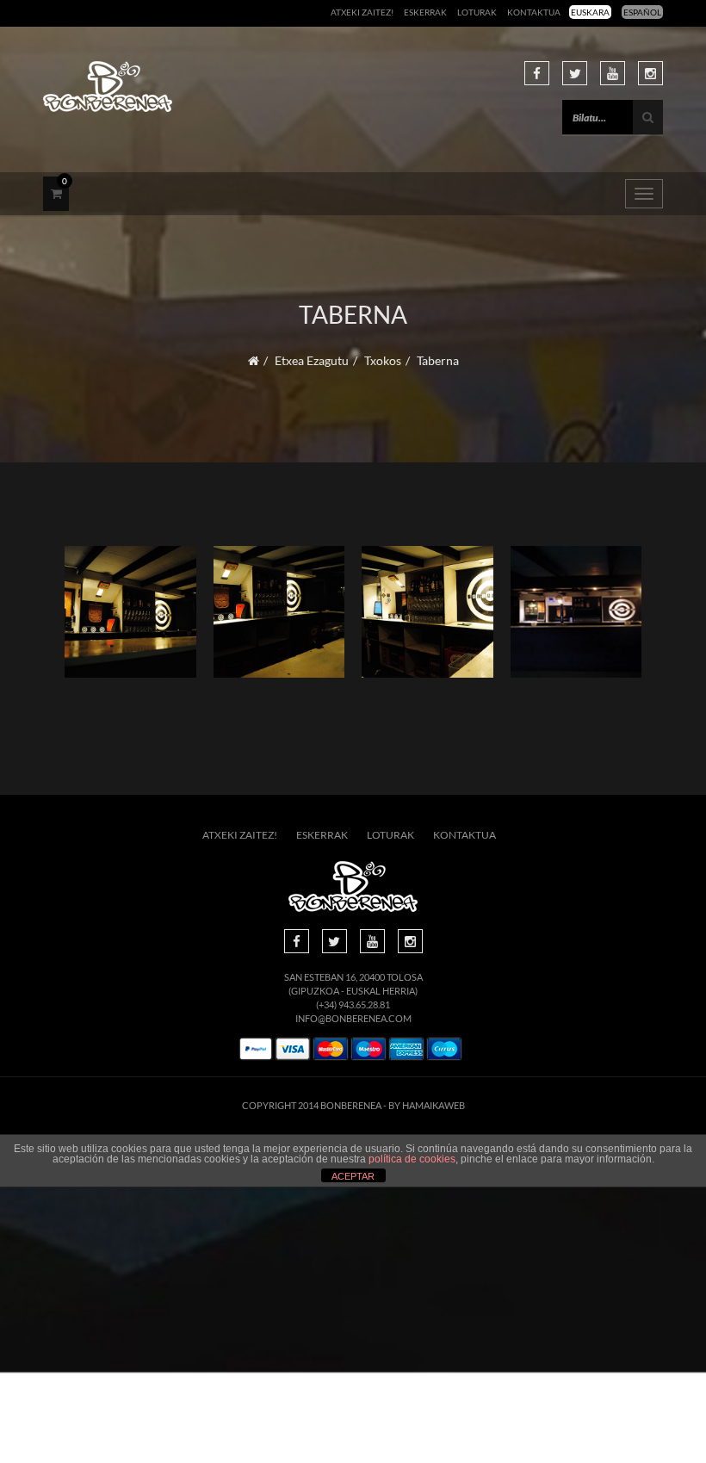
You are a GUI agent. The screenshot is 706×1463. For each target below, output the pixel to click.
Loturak (477, 12)
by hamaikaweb (426, 1105)
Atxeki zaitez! (362, 12)
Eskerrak (425, 12)
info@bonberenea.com (353, 1018)
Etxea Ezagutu (312, 360)
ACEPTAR (353, 1176)
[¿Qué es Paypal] (255, 1049)
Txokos (382, 360)
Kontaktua (533, 12)
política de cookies (411, 1159)
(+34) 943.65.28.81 (353, 1004)
